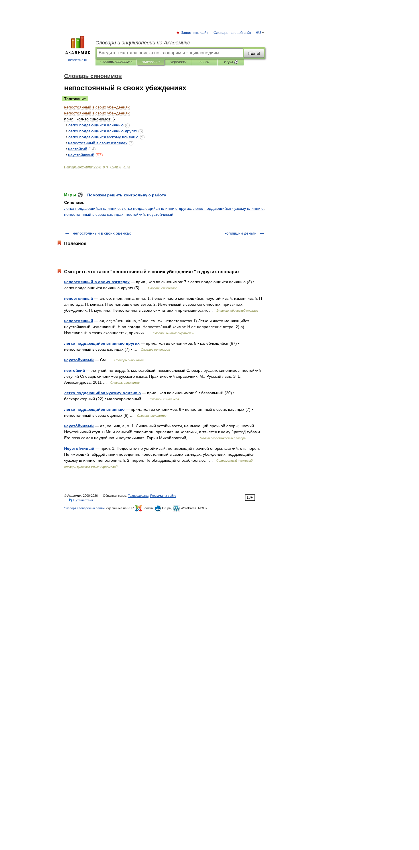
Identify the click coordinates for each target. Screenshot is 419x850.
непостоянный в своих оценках (102, 233)
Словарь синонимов (116, 62)
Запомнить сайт (194, 33)
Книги (204, 62)
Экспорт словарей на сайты (84, 508)
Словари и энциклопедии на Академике (142, 43)
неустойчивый (160, 214)
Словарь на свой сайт (232, 33)
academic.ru (77, 60)
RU (258, 33)
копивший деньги (241, 233)
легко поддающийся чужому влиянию (228, 208)
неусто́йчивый (79, 426)
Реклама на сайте (163, 495)
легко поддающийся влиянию (92, 208)
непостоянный (78, 298)
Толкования (150, 62)
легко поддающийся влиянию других (156, 208)
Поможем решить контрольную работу (126, 195)
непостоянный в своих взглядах (93, 214)
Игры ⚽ (231, 62)
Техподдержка (138, 495)
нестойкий (135, 214)
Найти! (254, 53)
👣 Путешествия (80, 500)
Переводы (178, 62)
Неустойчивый (79, 448)
